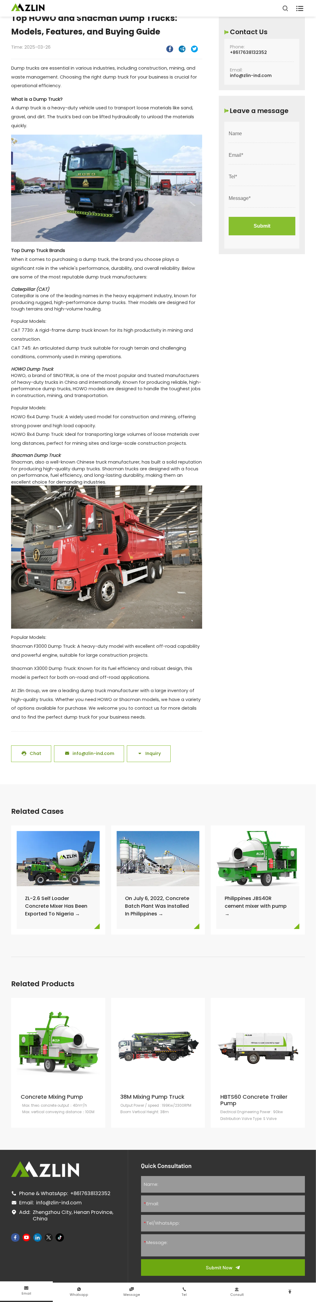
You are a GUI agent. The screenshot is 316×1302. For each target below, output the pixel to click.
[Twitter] (48, 1237)
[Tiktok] (60, 1237)
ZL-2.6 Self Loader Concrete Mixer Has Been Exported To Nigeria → (56, 906)
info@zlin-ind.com (89, 753)
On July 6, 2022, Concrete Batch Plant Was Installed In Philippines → (157, 906)
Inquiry (149, 753)
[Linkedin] (37, 1237)
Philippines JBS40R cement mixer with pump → (256, 906)
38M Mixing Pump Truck (152, 1096)
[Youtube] (26, 1237)
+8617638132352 (248, 52)
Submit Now (219, 1267)
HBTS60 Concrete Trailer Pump (254, 1100)
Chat (31, 753)
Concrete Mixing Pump (52, 1096)
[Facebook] (15, 1237)
